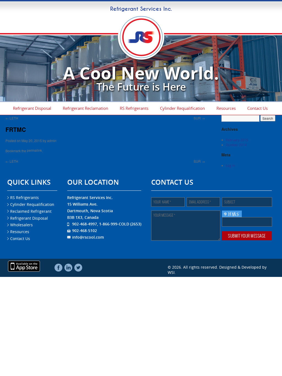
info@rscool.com (88, 233)
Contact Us (257, 107)
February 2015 (237, 139)
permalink (34, 147)
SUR (199, 116)
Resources (226, 107)
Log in (230, 164)
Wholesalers (21, 221)
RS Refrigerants (134, 107)
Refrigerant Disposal (32, 107)
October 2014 (236, 143)
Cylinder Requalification (182, 107)
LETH (12, 116)
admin (51, 138)
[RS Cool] (141, 58)
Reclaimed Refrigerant (30, 207)
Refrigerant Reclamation (85, 107)
